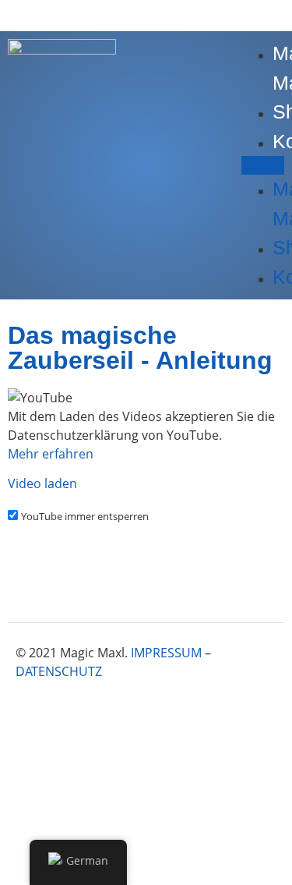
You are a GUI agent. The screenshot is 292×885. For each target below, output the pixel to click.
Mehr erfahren (50, 453)
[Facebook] (128, 715)
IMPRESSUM (166, 652)
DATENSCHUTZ (59, 671)
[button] (262, 165)
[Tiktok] (256, 715)
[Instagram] (171, 715)
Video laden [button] (42, 483)
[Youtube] (214, 715)
